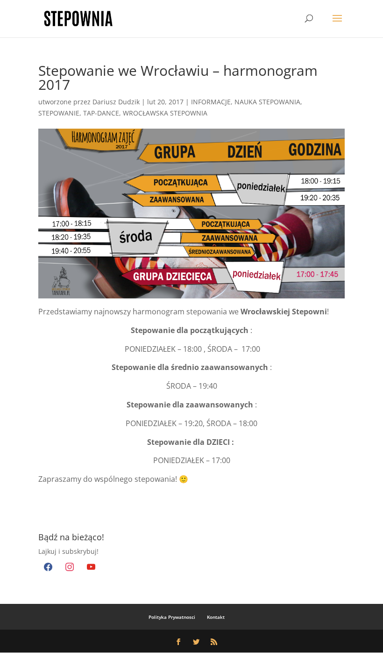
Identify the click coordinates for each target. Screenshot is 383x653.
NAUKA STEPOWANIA (267, 101)
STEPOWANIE (58, 113)
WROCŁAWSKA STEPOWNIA (165, 113)
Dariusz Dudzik (116, 101)
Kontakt (216, 617)
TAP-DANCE (101, 113)
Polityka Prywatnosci (172, 617)
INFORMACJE (211, 101)
